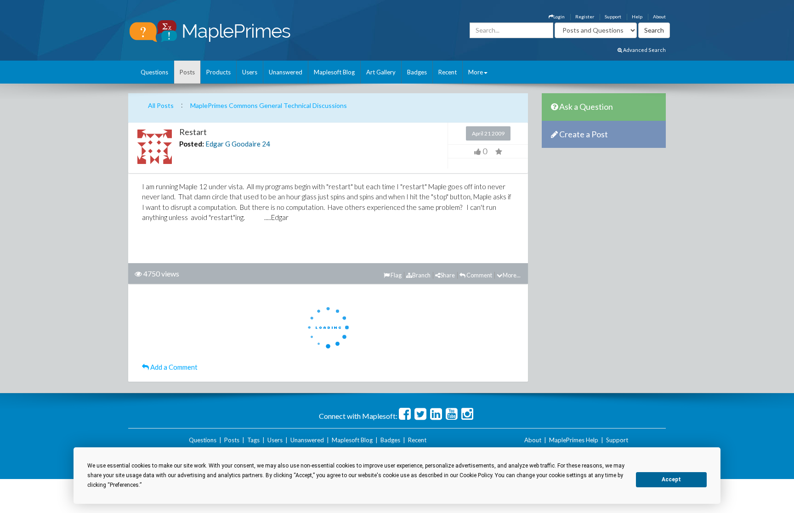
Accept (671, 479)
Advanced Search (644, 50)
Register (584, 16)
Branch (421, 275)
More (475, 72)
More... (512, 275)
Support (613, 16)
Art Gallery (381, 72)
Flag (396, 275)
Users (249, 72)
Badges (417, 72)
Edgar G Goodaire (233, 144)
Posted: (191, 144)
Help (637, 16)
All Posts (161, 105)
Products (218, 72)
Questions (154, 72)
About (659, 16)
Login (559, 16)
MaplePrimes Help (573, 440)
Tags (253, 440)
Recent (447, 72)
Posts (187, 72)
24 (266, 144)
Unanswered (285, 72)
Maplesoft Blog (334, 72)
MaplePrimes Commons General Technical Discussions (268, 105)
